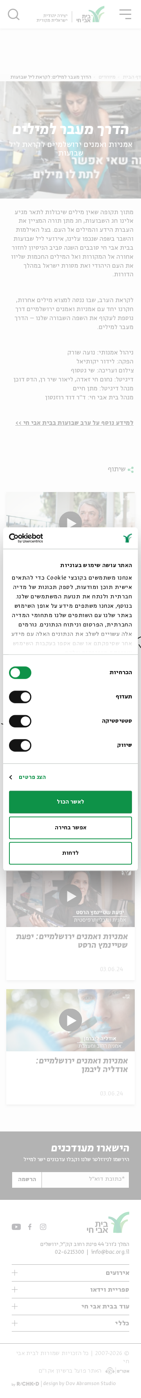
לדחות (70, 853)
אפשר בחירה (71, 828)
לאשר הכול (70, 802)
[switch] (22, 697)
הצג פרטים (32, 777)
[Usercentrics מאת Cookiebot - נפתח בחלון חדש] (41, 538)
